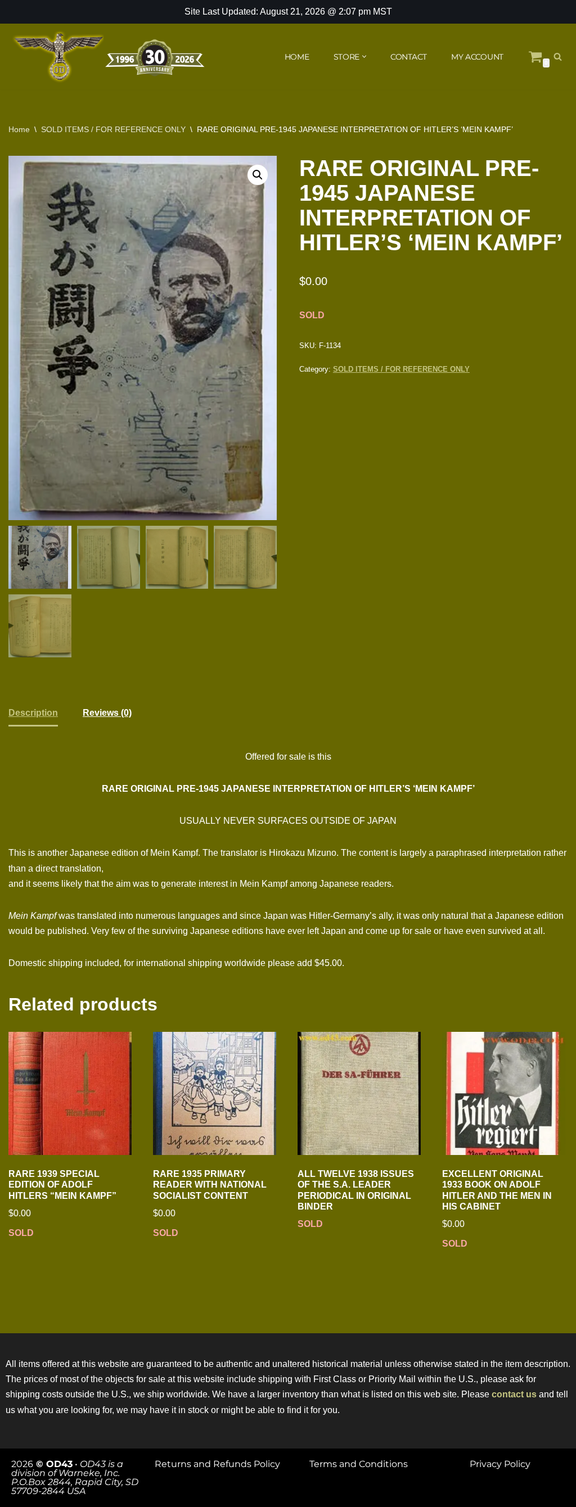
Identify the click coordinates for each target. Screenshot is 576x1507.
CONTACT (408, 57)
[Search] (558, 56)
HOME (297, 57)
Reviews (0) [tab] (107, 713)
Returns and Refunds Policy (217, 1464)
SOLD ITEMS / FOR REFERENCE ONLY (113, 129)
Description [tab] (33, 713)
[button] (364, 56)
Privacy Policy (500, 1464)
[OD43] (109, 56)
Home (19, 129)
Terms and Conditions (358, 1464)
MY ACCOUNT (477, 57)
